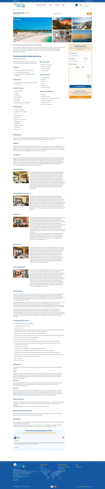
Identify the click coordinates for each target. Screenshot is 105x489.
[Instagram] (14, 480)
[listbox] (76, 61)
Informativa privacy (61, 468)
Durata (85, 58)
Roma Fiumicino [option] (75, 61)
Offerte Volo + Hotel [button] (40, 5)
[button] (88, 13)
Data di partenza (73, 64)
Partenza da (72, 58)
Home (14, 9)
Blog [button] (63, 5)
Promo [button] (50, 5)
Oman (18, 9)
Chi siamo (42, 466)
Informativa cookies (61, 470)
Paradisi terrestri (79, 466)
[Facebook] (17, 480)
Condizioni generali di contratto (64, 466)
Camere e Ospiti (73, 53)
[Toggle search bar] (76, 5)
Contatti (41, 470)
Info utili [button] (57, 5)
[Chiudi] (91, 13)
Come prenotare (43, 468)
